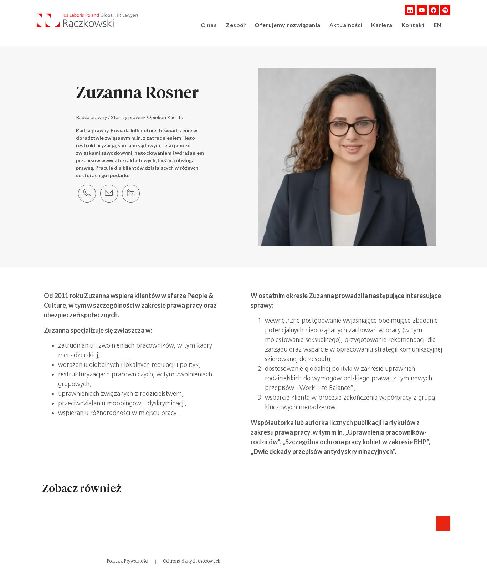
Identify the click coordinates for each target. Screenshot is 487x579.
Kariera (382, 24)
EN (437, 24)
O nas (209, 24)
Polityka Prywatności (127, 561)
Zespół (236, 24)
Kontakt (413, 24)
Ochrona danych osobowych (191, 561)
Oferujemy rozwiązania (288, 24)
